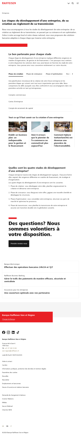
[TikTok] (18, 332)
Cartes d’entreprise (16, 102)
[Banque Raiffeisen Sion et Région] (9, 3)
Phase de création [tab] (16, 74)
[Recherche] (73, 3)
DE (3, 426)
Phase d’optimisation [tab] (54, 74)
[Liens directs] (68, 3)
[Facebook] (3, 332)
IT (11, 426)
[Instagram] (8, 332)
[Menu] (77, 3)
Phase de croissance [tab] (34, 74)
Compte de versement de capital (21, 108)
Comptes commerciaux (17, 95)
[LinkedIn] (13, 332)
